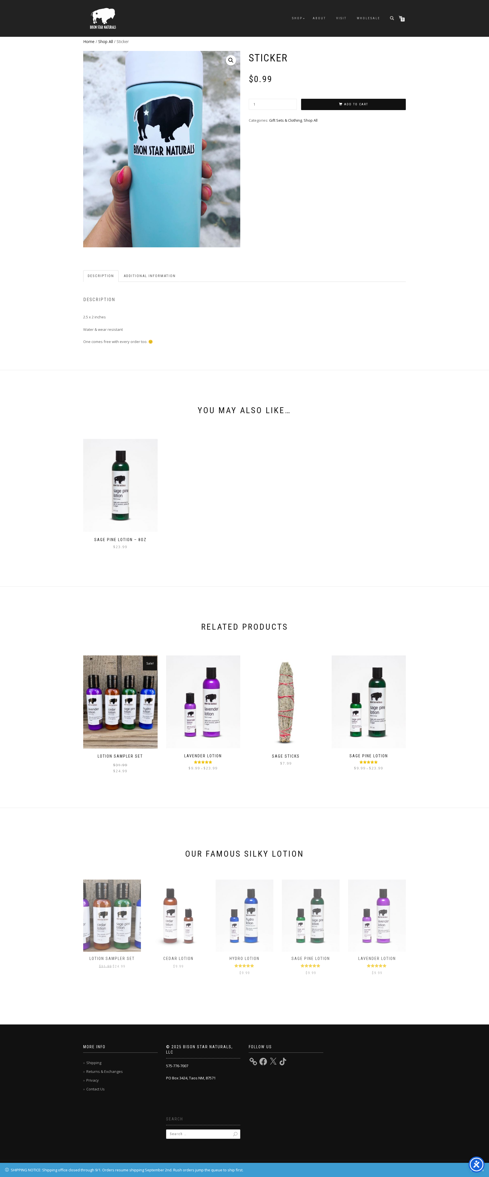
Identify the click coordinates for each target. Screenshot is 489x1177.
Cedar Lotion (178, 958)
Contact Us (95, 1089)
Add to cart (356, 104)
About (319, 18)
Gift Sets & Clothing (285, 120)
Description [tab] (101, 276)
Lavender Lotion (377, 958)
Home (89, 41)
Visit (341, 18)
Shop (297, 18)
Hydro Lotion (244, 958)
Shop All (105, 41)
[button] (231, 60)
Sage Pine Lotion (310, 958)
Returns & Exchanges (104, 1071)
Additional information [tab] (150, 276)
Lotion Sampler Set (112, 958)
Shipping (93, 1062)
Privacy (92, 1080)
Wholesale (368, 18)
